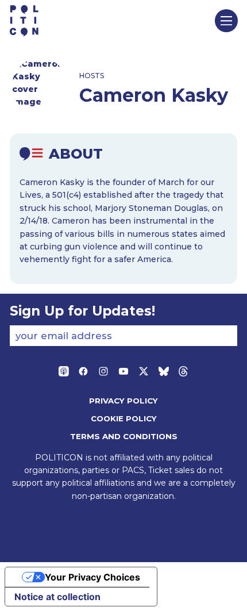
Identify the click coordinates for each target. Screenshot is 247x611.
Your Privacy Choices (92, 577)
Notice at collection (57, 596)
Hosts (91, 75)
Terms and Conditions (123, 436)
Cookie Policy (124, 418)
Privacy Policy (123, 400)
